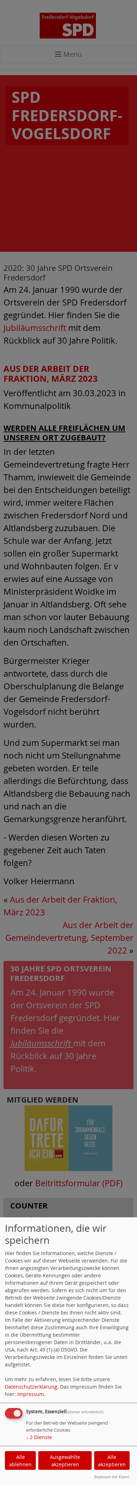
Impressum (30, 1394)
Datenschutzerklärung (31, 1386)
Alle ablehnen (20, 1461)
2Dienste (39, 1437)
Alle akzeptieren (112, 1461)
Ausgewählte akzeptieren (65, 1461)
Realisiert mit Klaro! (111, 1476)
